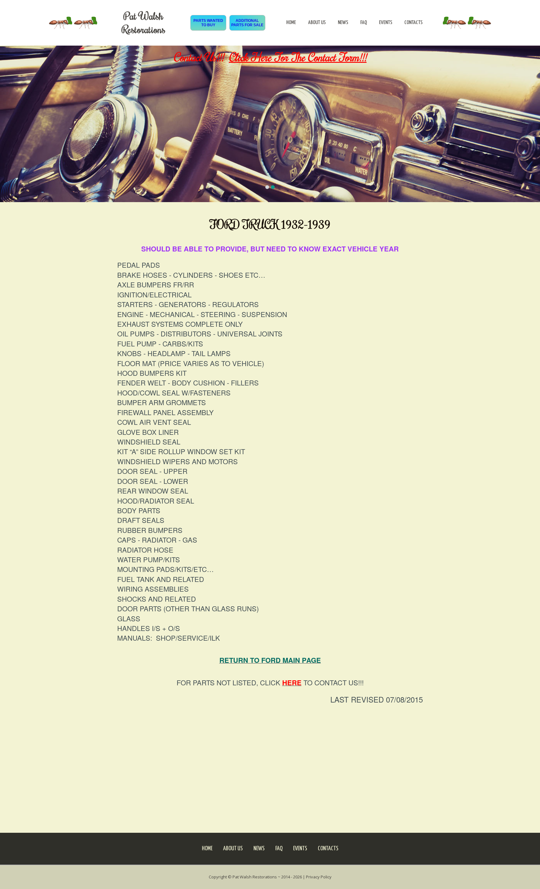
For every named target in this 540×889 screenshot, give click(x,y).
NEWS (343, 22)
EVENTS (385, 22)
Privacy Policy (319, 877)
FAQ (363, 22)
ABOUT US (317, 22)
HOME (291, 22)
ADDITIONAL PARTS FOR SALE (247, 22)
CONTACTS (413, 22)
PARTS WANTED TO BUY (208, 22)
